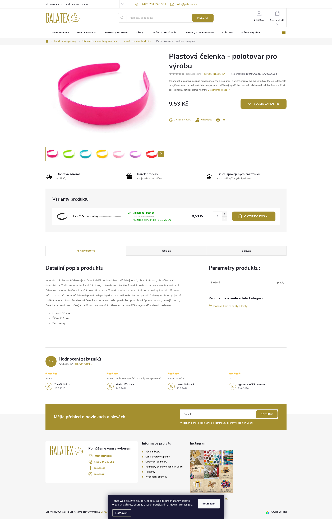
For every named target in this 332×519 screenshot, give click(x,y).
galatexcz (99, 474)
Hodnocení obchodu (156, 476)
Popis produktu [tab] (86, 251)
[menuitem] (59, 32)
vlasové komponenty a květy (230, 306)
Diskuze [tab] (246, 251)
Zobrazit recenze (83, 364)
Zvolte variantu (266, 104)
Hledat (202, 18)
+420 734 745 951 (104, 462)
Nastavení (121, 513)
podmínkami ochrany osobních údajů (233, 422)
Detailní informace (217, 89)
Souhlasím (208, 504)
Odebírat (267, 414)
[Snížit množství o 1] (224, 218)
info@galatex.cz (103, 455)
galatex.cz (99, 468)
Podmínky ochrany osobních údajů (164, 466)
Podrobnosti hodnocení (214, 74)
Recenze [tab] (166, 251)
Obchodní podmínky (156, 461)
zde (190, 505)
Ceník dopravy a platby (76, 4)
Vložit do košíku (257, 216)
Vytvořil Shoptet (278, 511)
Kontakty (150, 471)
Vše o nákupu (52, 4)
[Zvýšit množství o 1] (224, 214)
